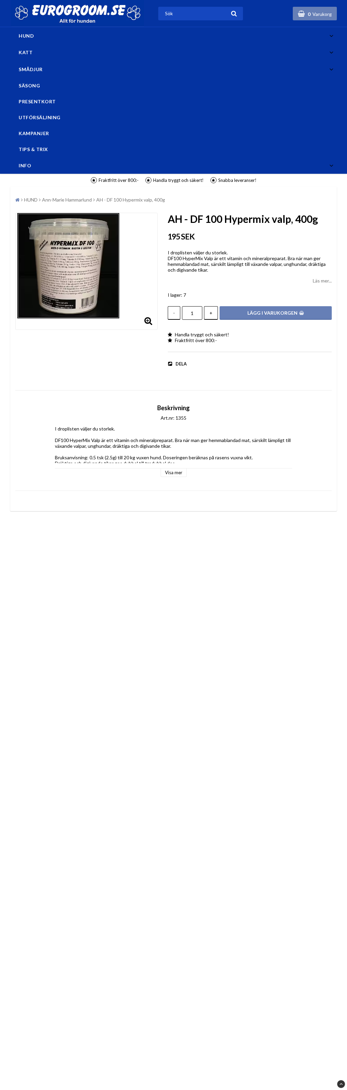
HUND (26, 36)
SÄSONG (29, 85)
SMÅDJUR (31, 69)
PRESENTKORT (37, 101)
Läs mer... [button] (322, 281)
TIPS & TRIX (33, 149)
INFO (25, 165)
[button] (315, 13)
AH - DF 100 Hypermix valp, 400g (130, 200)
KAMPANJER (34, 133)
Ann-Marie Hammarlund (67, 200)
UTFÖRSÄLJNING (40, 117)
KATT (26, 52)
